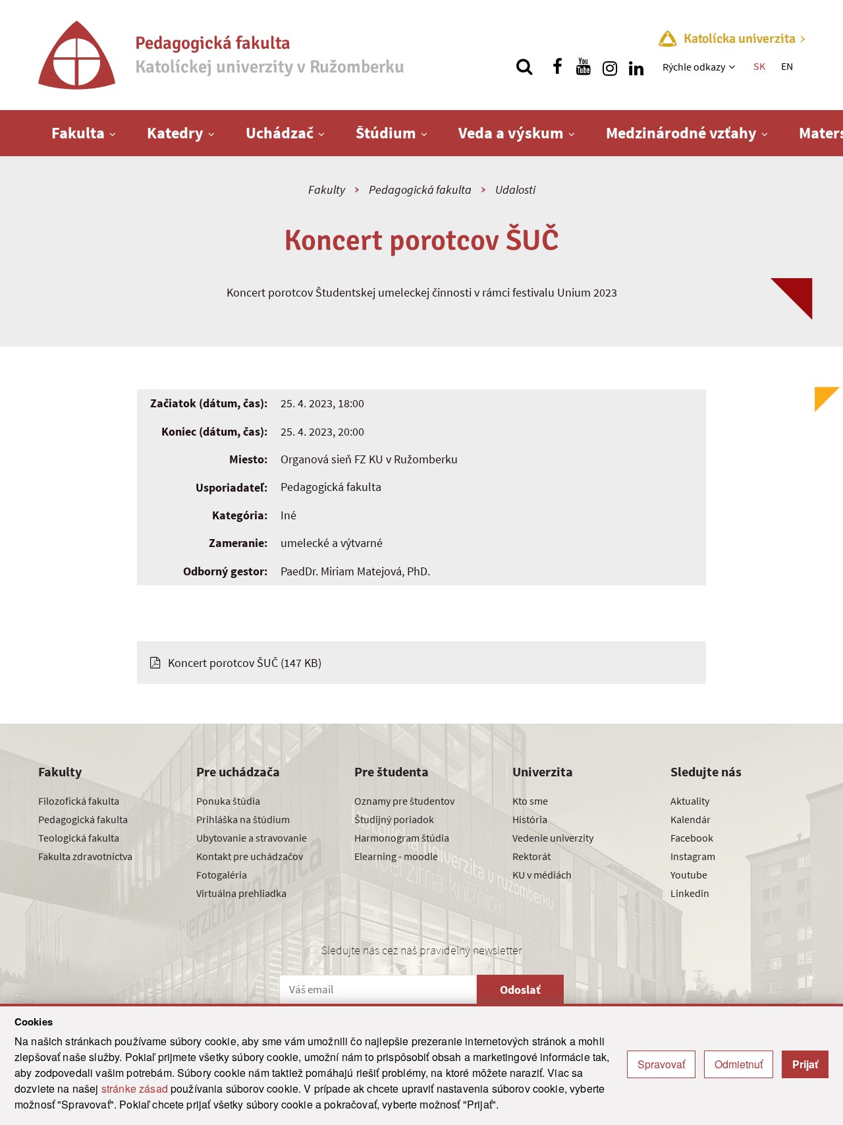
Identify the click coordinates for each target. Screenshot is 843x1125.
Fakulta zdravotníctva (85, 856)
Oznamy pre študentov (404, 800)
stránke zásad (134, 1088)
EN (787, 65)
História (529, 819)
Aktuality (689, 800)
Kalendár (690, 819)
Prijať (805, 1064)
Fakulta (78, 133)
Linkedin (689, 893)
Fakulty (326, 189)
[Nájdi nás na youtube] (583, 66)
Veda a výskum (511, 133)
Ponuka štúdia (228, 800)
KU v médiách (542, 874)
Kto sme (530, 800)
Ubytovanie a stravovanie (251, 837)
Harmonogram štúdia (401, 837)
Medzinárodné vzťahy (681, 133)
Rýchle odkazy (694, 66)
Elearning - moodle (396, 856)
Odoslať (520, 989)
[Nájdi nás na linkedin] (636, 66)
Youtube (688, 874)
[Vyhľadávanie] (524, 66)
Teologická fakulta (78, 837)
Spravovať (661, 1064)
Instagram (692, 856)
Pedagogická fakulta (420, 189)
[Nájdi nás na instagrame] (610, 66)
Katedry (175, 133)
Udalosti (515, 189)
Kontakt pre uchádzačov (249, 856)
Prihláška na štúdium (243, 819)
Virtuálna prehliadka (241, 893)
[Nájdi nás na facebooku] (557, 66)
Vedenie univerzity (552, 837)
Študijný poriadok (394, 819)
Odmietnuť (739, 1064)
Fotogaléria (221, 874)
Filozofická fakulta (78, 800)
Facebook (691, 837)
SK (759, 65)
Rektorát (531, 856)
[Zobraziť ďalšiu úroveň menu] (733, 66)
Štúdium (386, 133)
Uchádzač (279, 133)
